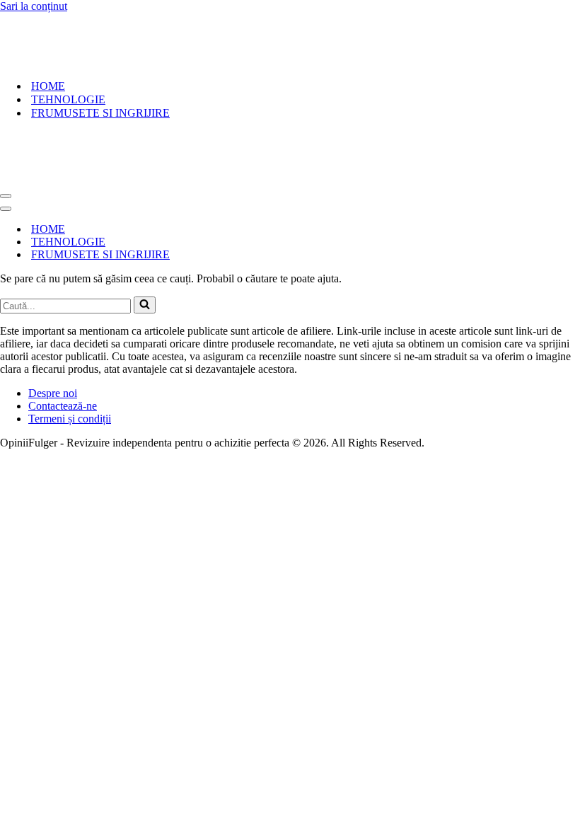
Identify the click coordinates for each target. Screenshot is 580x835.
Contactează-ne (62, 406)
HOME (48, 86)
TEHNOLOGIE (68, 99)
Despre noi (52, 393)
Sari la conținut (33, 6)
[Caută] (145, 304)
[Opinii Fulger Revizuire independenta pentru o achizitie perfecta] (89, 61)
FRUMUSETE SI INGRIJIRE (100, 113)
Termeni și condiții (69, 419)
